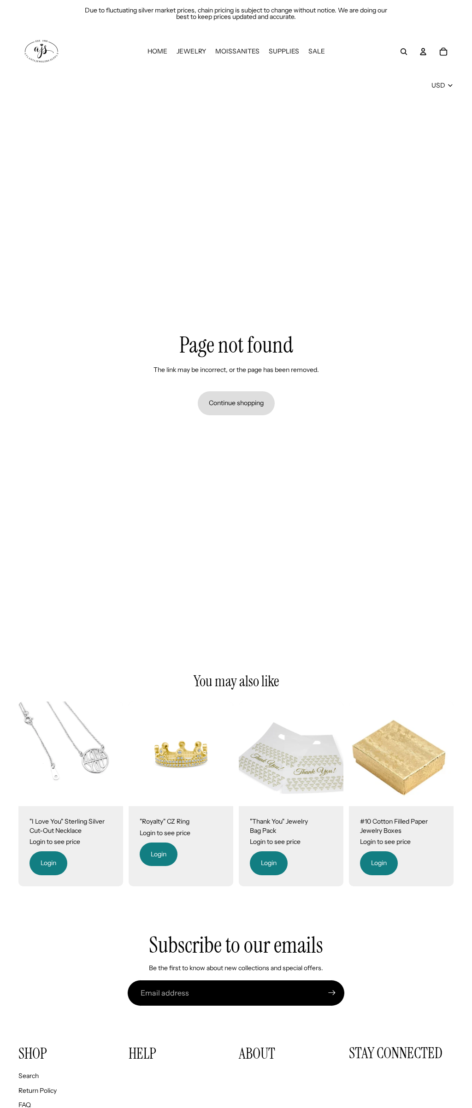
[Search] (404, 51)
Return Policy (37, 1090)
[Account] (423, 51)
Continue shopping (236, 403)
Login (48, 863)
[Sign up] (332, 993)
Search (28, 1076)
